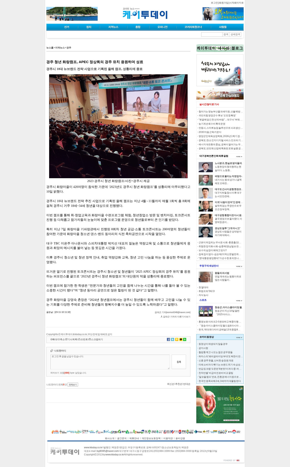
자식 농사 (203, 295)
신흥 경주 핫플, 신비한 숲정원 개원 (216, 360)
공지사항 (203, 348)
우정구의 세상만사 (209, 265)
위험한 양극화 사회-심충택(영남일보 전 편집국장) (224, 246)
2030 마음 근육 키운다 (210, 132)
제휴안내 (134, 438)
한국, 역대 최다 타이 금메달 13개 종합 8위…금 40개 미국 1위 (229, 329)
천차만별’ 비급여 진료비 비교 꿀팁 (216, 373)
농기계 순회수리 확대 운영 (212, 123)
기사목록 (72, 339)
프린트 (84, 339)
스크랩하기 (97, 339)
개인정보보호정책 (151, 438)
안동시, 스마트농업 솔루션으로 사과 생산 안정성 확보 (226, 128)
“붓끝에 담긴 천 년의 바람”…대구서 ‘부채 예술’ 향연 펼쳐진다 (229, 119)
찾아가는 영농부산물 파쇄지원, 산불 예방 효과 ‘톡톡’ (225, 111)
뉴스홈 (49, 47)
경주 (68, 47)
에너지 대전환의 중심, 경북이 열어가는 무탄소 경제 (224, 144)
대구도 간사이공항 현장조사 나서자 (233, 189)
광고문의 (122, 438)
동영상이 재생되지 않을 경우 (213, 344)
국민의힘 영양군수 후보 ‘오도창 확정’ (217, 115)
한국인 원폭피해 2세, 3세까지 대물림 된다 (220, 381)
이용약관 (168, 438)
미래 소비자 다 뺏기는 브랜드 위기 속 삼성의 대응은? (225, 364)
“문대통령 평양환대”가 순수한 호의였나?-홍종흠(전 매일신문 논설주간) (235, 258)
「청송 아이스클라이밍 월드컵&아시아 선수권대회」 (226, 325)
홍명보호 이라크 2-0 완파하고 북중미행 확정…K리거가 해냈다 (230, 321)
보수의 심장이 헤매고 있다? (213, 250)
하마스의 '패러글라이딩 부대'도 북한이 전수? (221, 356)
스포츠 (203, 300)
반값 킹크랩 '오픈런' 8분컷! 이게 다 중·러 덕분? (222, 368)
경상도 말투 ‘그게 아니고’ (227, 228)
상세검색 (235, 34)
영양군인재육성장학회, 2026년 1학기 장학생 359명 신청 (227, 136)
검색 (226, 34)
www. (93, 447)
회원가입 (223, 2)
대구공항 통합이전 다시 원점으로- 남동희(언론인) (240, 215)
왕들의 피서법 (222, 273)
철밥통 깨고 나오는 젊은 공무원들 (216, 352)
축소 (62, 339)
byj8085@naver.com (108, 451)
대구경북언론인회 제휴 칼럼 (213, 156)
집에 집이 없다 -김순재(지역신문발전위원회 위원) (224, 254)
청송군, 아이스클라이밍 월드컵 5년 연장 (235, 307)
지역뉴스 (60, 47)
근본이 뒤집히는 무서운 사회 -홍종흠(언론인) (221, 242)
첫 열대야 (203, 287)
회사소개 (109, 438)
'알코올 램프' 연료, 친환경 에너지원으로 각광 (221, 377)
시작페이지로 (236, 2)
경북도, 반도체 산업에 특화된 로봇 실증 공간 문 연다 (225, 148)
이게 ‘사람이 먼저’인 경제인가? (230, 202)
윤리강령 (180, 438)
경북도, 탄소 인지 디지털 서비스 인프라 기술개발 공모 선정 (228, 140)
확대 (54, 339)
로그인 (214, 2)
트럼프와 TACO (207, 291)
